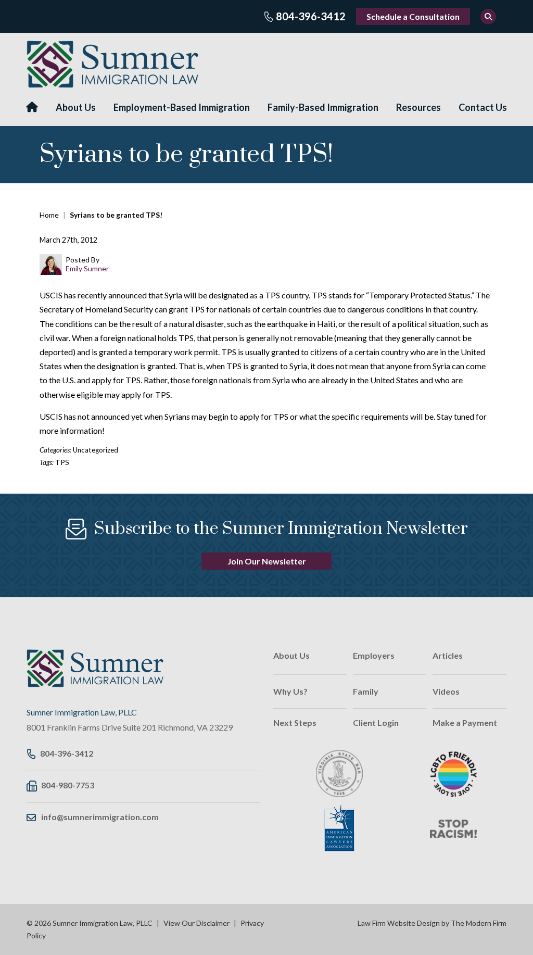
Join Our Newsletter (266, 561)
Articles (448, 655)
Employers (374, 655)
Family (365, 691)
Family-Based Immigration (323, 107)
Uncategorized (95, 450)
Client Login (376, 722)
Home (32, 107)
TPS (62, 462)
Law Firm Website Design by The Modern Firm (432, 923)
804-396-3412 (311, 16)
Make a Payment (465, 722)
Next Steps (294, 722)
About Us (76, 107)
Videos (446, 691)
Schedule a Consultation (413, 16)
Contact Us (483, 107)
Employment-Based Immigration (181, 107)
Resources (418, 107)
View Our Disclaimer (196, 923)
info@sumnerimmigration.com (100, 817)
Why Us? (290, 691)
